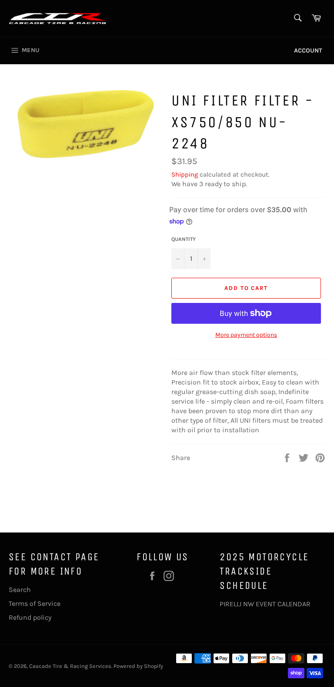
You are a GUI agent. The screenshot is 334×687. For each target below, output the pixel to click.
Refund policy (30, 617)
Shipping (184, 174)
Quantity (183, 239)
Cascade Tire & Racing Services (70, 666)
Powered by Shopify (138, 666)
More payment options (246, 335)
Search (20, 589)
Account (308, 50)
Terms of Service (34, 603)
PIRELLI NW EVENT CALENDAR (265, 604)
